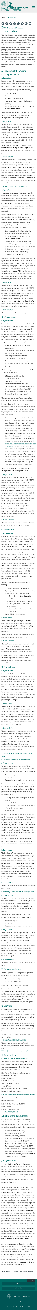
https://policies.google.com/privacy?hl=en (17, 1051)
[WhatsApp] (18, 23)
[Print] (30, 23)
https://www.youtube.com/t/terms (14, 1040)
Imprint (10, 1302)
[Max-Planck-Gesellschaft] (10, 1296)
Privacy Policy (24, 1302)
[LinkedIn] (6, 23)
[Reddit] (10, 23)
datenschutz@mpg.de (11, 1112)
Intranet (18, 1283)
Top (32, 1281)
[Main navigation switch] (33, 6)
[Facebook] (2, 23)
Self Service (18, 1288)
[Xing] (22, 23)
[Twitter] (14, 23)
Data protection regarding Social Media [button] (17, 1271)
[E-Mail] (26, 23)
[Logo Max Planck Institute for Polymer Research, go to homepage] (14, 6)
